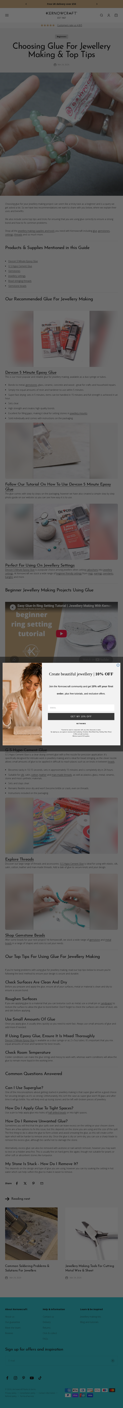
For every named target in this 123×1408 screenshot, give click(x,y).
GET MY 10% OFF (81, 716)
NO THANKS (81, 723)
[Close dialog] (118, 665)
